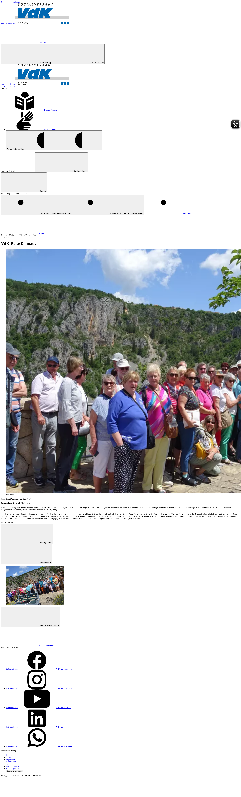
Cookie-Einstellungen (14, 771)
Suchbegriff (6, 171)
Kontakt (9, 755)
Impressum (10, 759)
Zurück (42, 233)
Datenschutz (11, 762)
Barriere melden (12, 766)
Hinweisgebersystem (14, 768)
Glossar (9, 757)
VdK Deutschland (8, 86)
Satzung (9, 764)
